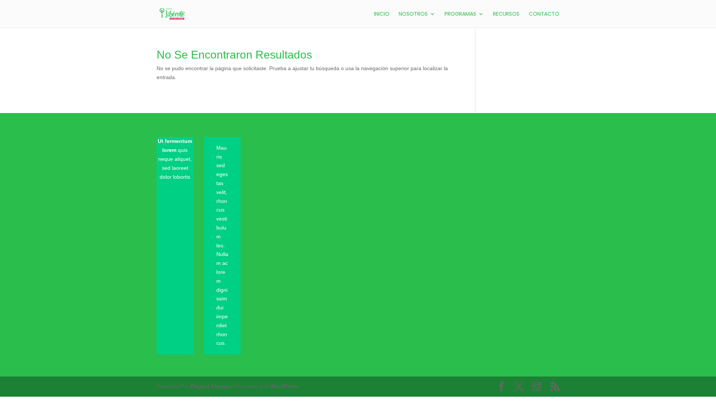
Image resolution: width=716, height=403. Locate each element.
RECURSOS (506, 14)
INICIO (381, 14)
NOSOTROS (413, 14)
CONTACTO (544, 14)
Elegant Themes (210, 386)
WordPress (284, 386)
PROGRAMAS (460, 14)
